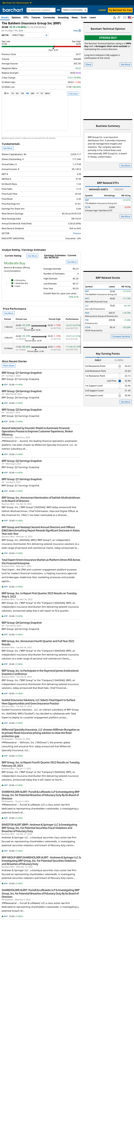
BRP (6, 384)
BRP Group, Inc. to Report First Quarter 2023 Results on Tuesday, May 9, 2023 (39, 595)
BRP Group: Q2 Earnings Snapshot (22, 460)
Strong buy (108, 38)
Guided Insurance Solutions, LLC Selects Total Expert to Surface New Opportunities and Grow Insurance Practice (38, 701)
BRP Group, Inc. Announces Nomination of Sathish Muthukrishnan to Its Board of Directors (41, 499)
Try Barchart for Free (120, 10)
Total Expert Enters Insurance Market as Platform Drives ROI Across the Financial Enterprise (41, 561)
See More (7, 148)
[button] (130, 18)
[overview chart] (41, 115)
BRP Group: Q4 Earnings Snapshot (22, 391)
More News (8, 365)
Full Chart (73, 93)
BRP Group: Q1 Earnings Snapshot (22, 372)
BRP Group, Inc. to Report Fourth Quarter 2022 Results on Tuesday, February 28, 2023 (41, 764)
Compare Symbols (121, 336)
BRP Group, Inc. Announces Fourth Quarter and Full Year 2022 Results (38, 642)
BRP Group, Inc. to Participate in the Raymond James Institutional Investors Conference (40, 672)
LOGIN (102, 10)
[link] (77, 30)
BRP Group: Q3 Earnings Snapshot (22, 409)
